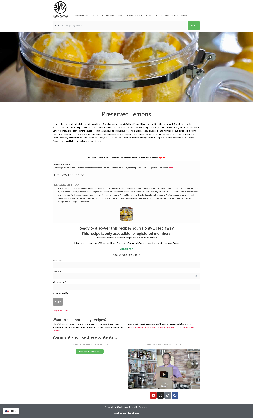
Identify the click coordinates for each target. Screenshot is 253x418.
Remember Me (61, 292)
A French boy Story (81, 15)
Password (57, 271)
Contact (158, 15)
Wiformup (143, 406)
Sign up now (126, 248)
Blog (148, 15)
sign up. (171, 168)
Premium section (114, 15)
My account (170, 15)
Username (57, 260)
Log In (184, 15)
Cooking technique (134, 15)
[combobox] (120, 26)
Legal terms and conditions (126, 413)
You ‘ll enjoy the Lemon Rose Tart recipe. (147, 327)
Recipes (97, 15)
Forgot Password (60, 310)
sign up (161, 157)
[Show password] (196, 276)
